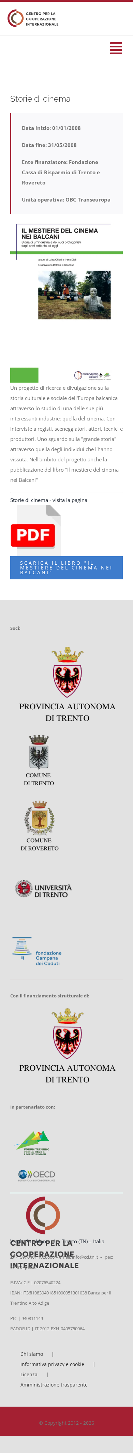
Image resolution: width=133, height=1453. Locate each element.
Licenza (29, 1374)
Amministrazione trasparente (54, 1384)
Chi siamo (31, 1354)
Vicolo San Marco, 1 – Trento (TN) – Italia (57, 1241)
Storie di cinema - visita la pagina (48, 499)
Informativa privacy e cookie (52, 1364)
